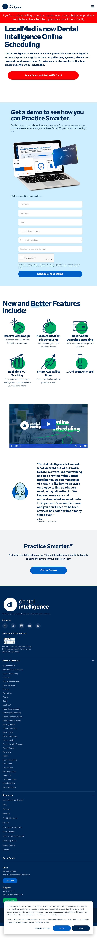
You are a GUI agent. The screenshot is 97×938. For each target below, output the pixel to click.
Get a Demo (48, 570)
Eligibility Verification (11, 681)
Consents (7, 677)
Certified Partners (10, 818)
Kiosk (5, 701)
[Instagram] (5, 626)
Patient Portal (8, 748)
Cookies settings (42, 928)
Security (6, 850)
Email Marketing (9, 685)
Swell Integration (9, 771)
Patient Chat (8, 732)
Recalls (6, 756)
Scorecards (7, 764)
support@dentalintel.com (13, 894)
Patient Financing (10, 736)
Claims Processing (10, 673)
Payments (7, 752)
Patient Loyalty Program (13, 744)
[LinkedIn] (21, 626)
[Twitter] (13, 626)
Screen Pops (8, 768)
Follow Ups (7, 693)
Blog (4, 805)
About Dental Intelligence (13, 800)
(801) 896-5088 (9, 871)
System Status (9, 845)
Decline (81, 928)
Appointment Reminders (13, 669)
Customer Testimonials (12, 827)
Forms (5, 697)
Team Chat (7, 775)
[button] (92, 6)
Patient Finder (8, 740)
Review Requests (10, 760)
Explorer (6, 689)
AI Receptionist (9, 666)
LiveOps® (7, 705)
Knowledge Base (9, 841)
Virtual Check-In (9, 783)
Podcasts (6, 809)
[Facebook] (38, 626)
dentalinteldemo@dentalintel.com (16, 874)
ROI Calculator (8, 832)
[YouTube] (29, 626)
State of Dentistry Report (13, 836)
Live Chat (10, 880)
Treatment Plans (9, 779)
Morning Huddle (9, 724)
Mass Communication (11, 709)
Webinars (6, 814)
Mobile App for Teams (12, 720)
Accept (61, 928)
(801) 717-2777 (9, 891)
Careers (6, 823)
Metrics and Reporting (12, 713)
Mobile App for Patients (12, 717)
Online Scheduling (10, 728)
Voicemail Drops (9, 787)
